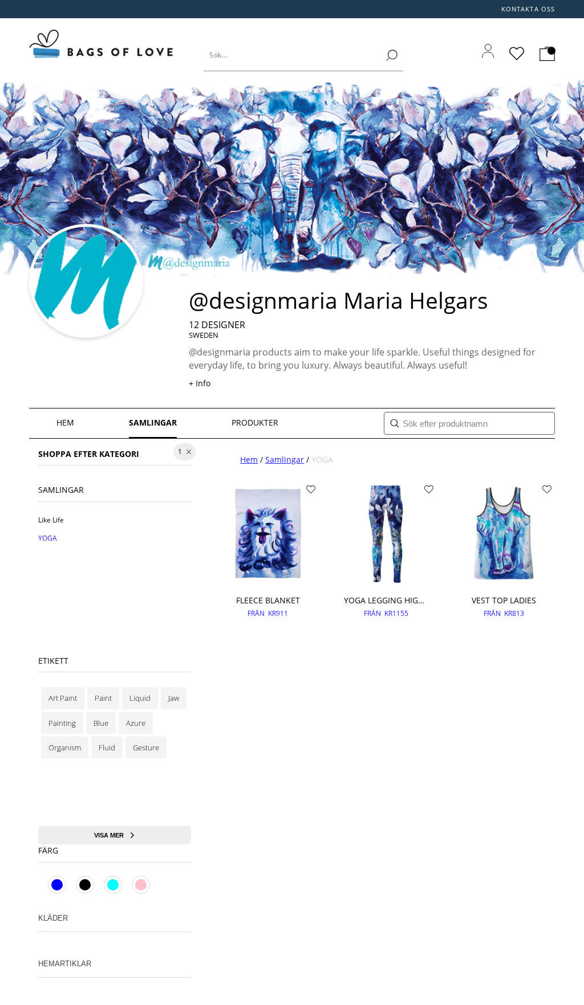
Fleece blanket (268, 600)
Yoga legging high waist (386, 600)
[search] (391, 55)
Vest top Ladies (504, 600)
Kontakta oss (528, 9)
